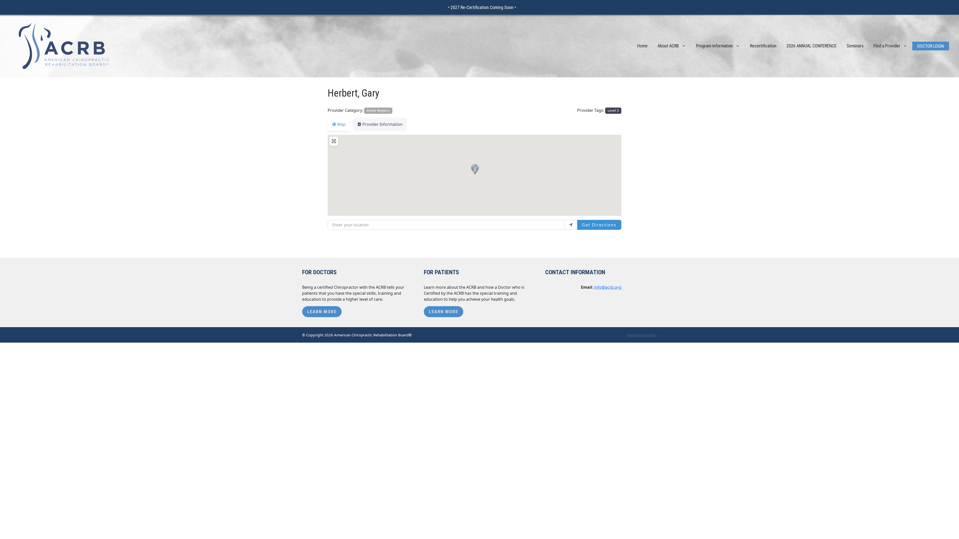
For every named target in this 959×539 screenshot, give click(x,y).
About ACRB (668, 45)
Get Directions (599, 225)
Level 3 (613, 110)
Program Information (714, 45)
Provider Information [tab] (382, 124)
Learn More (322, 311)
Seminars (855, 45)
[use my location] (570, 225)
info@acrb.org (607, 287)
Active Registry (378, 110)
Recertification (763, 45)
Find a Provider (887, 45)
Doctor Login (930, 46)
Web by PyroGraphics (642, 335)
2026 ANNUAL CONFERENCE (811, 45)
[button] (474, 169)
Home (642, 45)
